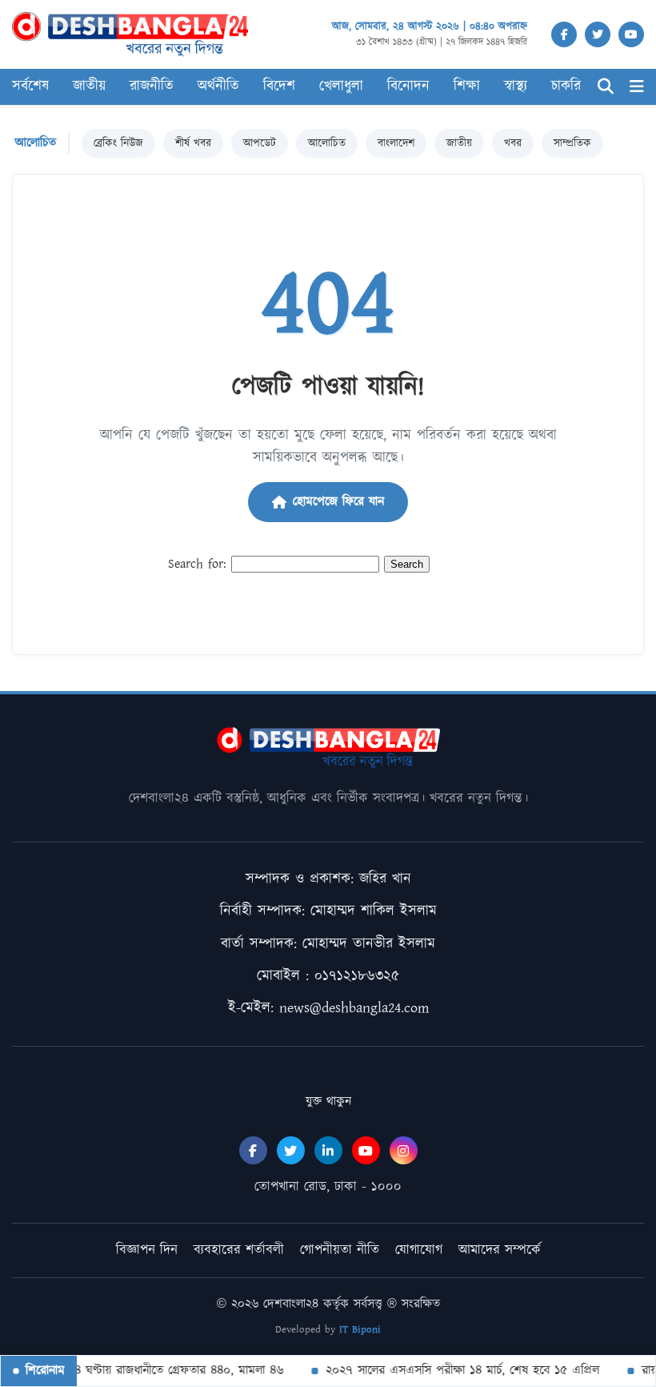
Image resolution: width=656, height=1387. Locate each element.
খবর (513, 143)
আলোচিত (327, 143)
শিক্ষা (467, 86)
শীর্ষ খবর (193, 143)
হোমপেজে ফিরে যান (338, 501)
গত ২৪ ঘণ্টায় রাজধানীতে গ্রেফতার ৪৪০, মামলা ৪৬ (156, 1370)
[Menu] (637, 87)
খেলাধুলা (341, 86)
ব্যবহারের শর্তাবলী (239, 1250)
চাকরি (566, 86)
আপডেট (259, 143)
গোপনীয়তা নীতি (339, 1250)
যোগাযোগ (418, 1250)
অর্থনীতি (218, 86)
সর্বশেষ (30, 86)
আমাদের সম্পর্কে (499, 1250)
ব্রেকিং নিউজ (118, 143)
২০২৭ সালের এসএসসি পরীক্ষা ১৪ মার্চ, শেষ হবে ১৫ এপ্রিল (453, 1370)
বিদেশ (279, 86)
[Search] (606, 87)
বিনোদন (408, 86)
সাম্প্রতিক (572, 143)
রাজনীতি (152, 86)
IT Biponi (360, 1329)
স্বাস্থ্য (515, 86)
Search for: (197, 564)
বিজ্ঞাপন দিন (147, 1250)
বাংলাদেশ (396, 143)
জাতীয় (459, 143)
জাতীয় (89, 86)
